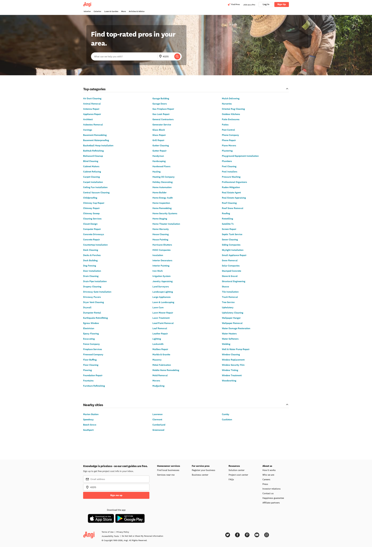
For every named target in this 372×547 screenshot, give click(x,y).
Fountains (88, 380)
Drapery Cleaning (92, 286)
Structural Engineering (233, 281)
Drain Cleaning (91, 276)
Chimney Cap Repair (93, 202)
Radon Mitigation (231, 187)
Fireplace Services (92, 349)
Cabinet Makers (91, 166)
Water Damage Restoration (236, 328)
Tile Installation (230, 291)
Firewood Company (93, 354)
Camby (225, 414)
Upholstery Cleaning (232, 312)
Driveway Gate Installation (97, 291)
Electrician (88, 328)
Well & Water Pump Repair (236, 349)
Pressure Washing (231, 176)
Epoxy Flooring (91, 333)
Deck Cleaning (90, 250)
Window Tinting (230, 370)
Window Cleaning (231, 354)
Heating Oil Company (163, 176)
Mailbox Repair (160, 349)
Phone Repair (229, 140)
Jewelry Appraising (162, 281)
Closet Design (90, 223)
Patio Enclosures (230, 119)
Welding (226, 344)
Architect (88, 119)
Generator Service (161, 124)
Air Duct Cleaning (92, 98)
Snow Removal (230, 260)
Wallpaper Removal (232, 323)
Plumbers (227, 161)
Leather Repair (160, 333)
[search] (177, 56)
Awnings (87, 129)
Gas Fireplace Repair (163, 108)
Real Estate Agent (231, 192)
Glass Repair (159, 135)
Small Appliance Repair (234, 255)
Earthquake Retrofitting (95, 317)
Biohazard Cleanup (93, 155)
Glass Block (158, 129)
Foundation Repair (92, 375)
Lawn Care (157, 307)
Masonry (157, 359)
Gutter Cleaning (160, 145)
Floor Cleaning (90, 364)
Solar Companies (231, 265)
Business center (200, 474)
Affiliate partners (271, 502)
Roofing (226, 213)
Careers (266, 479)
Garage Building (160, 98)
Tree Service (228, 302)
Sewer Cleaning (230, 239)
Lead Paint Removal (163, 323)
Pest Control (228, 129)
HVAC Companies (161, 250)
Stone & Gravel (230, 276)
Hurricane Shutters (162, 244)
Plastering (227, 150)
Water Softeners (230, 338)
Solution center (236, 470)
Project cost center (238, 474)
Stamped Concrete (231, 270)
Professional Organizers (234, 182)
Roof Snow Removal (232, 208)
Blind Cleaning (90, 161)
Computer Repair (92, 229)
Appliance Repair (92, 114)
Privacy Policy (122, 532)
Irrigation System (161, 276)
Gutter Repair (159, 150)
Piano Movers (229, 145)
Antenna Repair (91, 108)
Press (265, 484)
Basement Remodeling (95, 135)
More (123, 11)
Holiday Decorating (162, 182)
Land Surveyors (160, 286)
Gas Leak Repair (161, 114)
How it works (269, 470)
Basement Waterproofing (96, 140)
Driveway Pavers (92, 297)
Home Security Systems (164, 213)
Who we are (268, 474)
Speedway (88, 419)
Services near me (166, 474)
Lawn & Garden (111, 11)
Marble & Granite (161, 354)
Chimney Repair (91, 208)
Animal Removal (92, 103)
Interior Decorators (162, 260)
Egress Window (91, 323)
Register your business (203, 470)
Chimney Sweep (91, 213)
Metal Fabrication (161, 364)
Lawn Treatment (161, 317)
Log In (266, 4)
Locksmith (157, 344)
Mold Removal (160, 375)
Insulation (157, 255)
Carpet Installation (93, 182)
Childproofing (90, 197)
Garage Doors (159, 103)
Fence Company (91, 344)
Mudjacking (158, 385)
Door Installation (92, 270)
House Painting (160, 239)
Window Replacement (233, 359)
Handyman (158, 155)
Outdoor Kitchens (231, 114)
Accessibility (110, 536)
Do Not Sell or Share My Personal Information (142, 536)
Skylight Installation (232, 250)
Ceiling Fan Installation (95, 187)
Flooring (87, 370)
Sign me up (116, 495)
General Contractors (163, 119)
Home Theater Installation (166, 223)
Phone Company (230, 135)
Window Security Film (233, 364)
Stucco (225, 286)
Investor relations (271, 488)
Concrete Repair (91, 239)
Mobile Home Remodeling (165, 370)
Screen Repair (229, 229)
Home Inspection (161, 202)
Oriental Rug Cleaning (233, 108)
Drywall (87, 307)
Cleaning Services (92, 218)
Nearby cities (93, 404)
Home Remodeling (162, 208)
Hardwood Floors (161, 166)
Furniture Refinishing (94, 385)
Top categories (94, 89)
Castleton (227, 419)
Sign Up (281, 4)
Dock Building (90, 260)
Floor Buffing (90, 359)
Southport (88, 429)
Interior (87, 11)
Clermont (157, 419)
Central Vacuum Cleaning (96, 192)
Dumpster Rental (92, 312)
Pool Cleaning (229, 166)
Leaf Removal (159, 328)
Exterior (97, 11)
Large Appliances (161, 297)
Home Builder (159, 192)
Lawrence (157, 414)
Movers (156, 380)
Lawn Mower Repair (162, 312)
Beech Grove (89, 424)
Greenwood (158, 429)
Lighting (156, 338)
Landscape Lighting (162, 291)
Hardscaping (159, 161)
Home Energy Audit (162, 197)
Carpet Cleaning (91, 176)
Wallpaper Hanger (231, 317)
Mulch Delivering (230, 98)
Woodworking (229, 380)
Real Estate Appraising (234, 197)
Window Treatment (232, 375)
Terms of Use (107, 532)
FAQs (231, 479)
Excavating (89, 338)
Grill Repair (158, 140)
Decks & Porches (92, 255)
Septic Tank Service (232, 234)
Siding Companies (231, 244)
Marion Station (91, 414)
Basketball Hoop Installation (98, 145)
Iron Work (157, 270)
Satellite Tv (228, 223)
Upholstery (228, 307)
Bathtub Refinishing (93, 150)
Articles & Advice (136, 11)
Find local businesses (168, 470)
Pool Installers (229, 171)
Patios (225, 124)
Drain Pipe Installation (95, 281)
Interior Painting (160, 265)
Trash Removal (230, 297)
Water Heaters (229, 333)
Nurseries (227, 103)
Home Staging (159, 218)
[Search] (177, 56)
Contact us (268, 493)
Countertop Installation (95, 244)
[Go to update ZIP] (161, 56)
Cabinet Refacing (92, 171)
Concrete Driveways (93, 234)
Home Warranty (160, 229)
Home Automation (162, 187)
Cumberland (158, 424)
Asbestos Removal (93, 124)
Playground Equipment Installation (240, 155)
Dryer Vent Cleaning (93, 302)
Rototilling (227, 218)
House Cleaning (160, 234)
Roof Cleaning (229, 202)
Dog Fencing (89, 265)
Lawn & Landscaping (163, 302)
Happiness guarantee (273, 497)
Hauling (156, 171)
